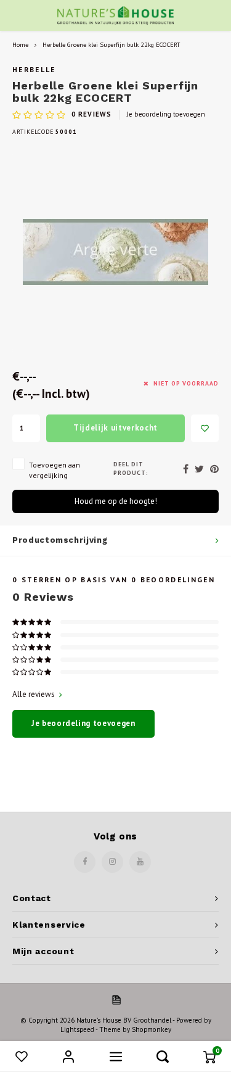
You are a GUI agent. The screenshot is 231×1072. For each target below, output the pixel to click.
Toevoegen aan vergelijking (54, 470)
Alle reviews (33, 694)
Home (20, 44)
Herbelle (34, 69)
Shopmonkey (151, 1029)
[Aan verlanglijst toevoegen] (205, 428)
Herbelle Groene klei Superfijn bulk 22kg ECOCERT (111, 44)
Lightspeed (77, 1029)
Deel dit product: (130, 468)
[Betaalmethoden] (115, 999)
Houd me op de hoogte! (116, 501)
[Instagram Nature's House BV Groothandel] (112, 862)
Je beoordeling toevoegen (166, 114)
